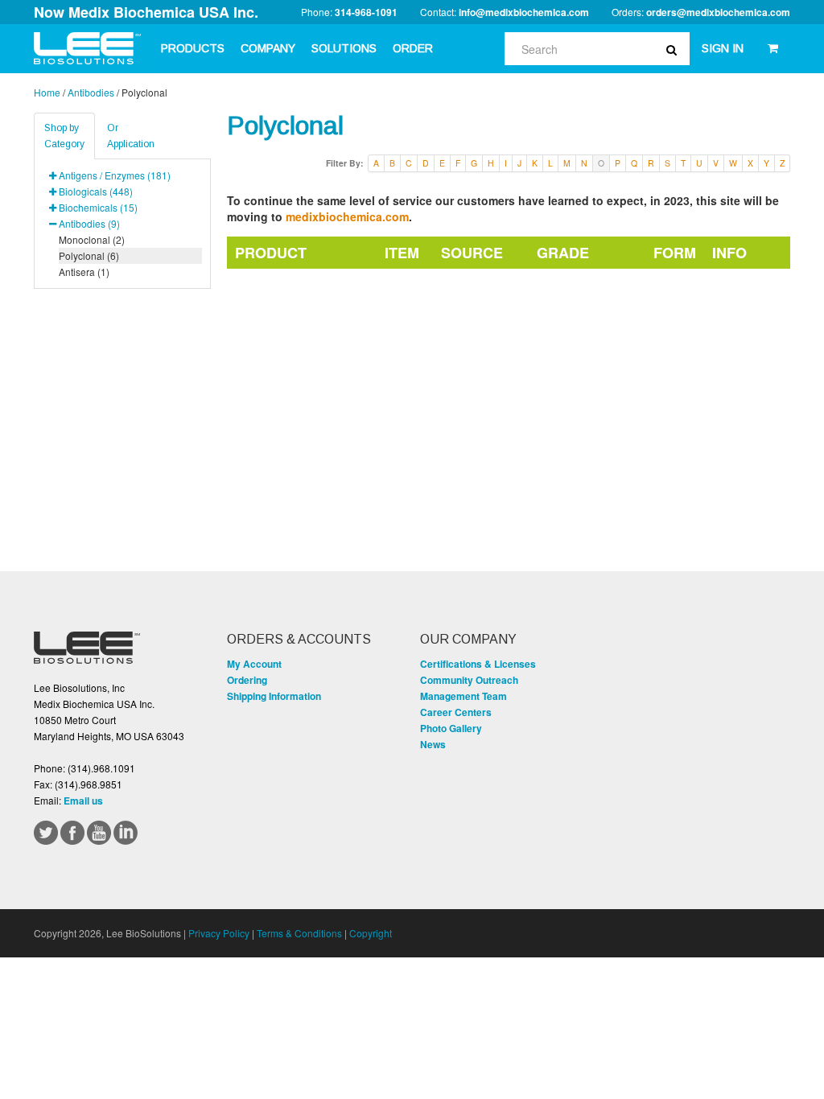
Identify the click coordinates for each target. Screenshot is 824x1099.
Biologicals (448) (96, 191)
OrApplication (130, 136)
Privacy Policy (218, 933)
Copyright (370, 933)
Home (47, 92)
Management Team (463, 696)
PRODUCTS (193, 48)
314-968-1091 (366, 12)
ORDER (413, 48)
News (433, 744)
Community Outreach (469, 680)
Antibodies (91, 92)
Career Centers (456, 712)
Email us (83, 800)
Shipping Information (274, 696)
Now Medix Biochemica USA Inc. (146, 12)
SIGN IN (723, 48)
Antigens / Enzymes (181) (115, 175)
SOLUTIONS (344, 48)
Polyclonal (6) (89, 255)
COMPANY (268, 48)
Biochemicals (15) (98, 207)
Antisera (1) (84, 271)
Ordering (247, 680)
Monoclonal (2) (92, 239)
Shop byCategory (64, 136)
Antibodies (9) (89, 223)
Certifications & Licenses (478, 664)
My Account (254, 664)
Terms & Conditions (299, 933)
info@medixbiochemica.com (524, 12)
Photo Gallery (451, 728)
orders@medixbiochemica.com (718, 12)
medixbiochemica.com (347, 216)
